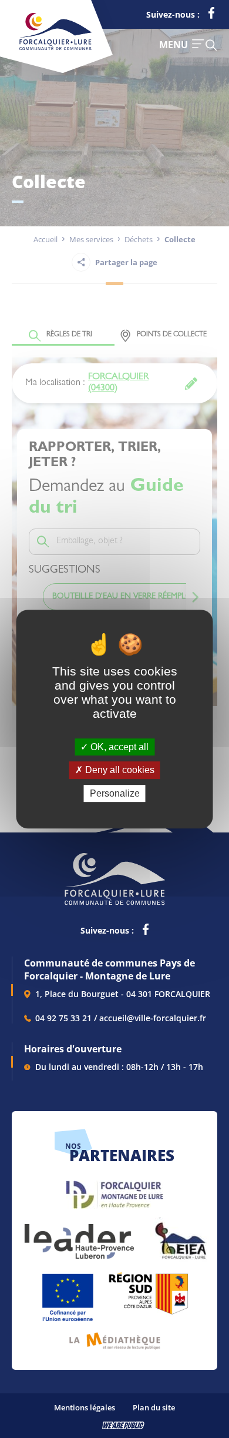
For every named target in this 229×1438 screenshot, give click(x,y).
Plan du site (154, 1407)
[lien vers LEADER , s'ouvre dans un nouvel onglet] (78, 1235)
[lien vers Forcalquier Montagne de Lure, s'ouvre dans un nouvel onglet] (114, 1190)
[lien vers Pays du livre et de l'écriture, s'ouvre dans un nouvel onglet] (114, 1336)
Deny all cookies (118, 770)
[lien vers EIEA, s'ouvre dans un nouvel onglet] (179, 1235)
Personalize (115, 793)
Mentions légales (84, 1407)
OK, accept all (118, 747)
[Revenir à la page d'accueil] (55, 48)
